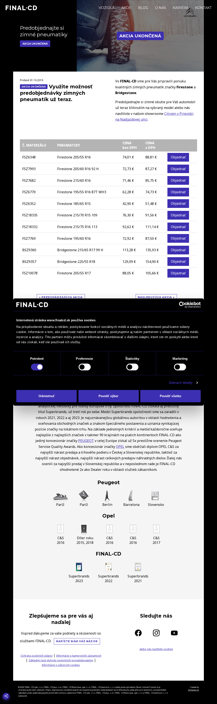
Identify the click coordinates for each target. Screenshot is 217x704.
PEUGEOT (86, 440)
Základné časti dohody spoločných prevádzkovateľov (61, 660)
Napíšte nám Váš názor (77, 641)
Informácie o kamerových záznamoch (78, 655)
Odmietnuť (47, 396)
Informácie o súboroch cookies (61, 665)
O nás (160, 8)
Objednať (178, 157)
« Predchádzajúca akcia (61, 297)
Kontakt (203, 8)
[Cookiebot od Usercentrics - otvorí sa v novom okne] (182, 305)
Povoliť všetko (170, 396)
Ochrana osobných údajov (37, 655)
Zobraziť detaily (181, 382)
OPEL (120, 446)
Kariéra (180, 8)
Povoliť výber (108, 396)
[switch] (85, 367)
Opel (108, 516)
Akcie (126, 8)
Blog (143, 8)
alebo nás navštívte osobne (156, 649)
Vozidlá (106, 8)
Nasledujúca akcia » (156, 297)
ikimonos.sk (193, 690)
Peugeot (108, 482)
